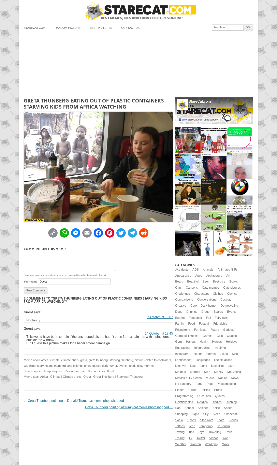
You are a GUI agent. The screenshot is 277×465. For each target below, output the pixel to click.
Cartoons (192, 287)
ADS (195, 269)
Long (204, 365)
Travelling (214, 432)
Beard (179, 281)
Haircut (190, 341)
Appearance (183, 275)
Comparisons (184, 299)
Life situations (223, 360)
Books (233, 281)
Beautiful (193, 281)
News (235, 378)
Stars (220, 420)
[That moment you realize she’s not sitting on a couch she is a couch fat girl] (188, 192)
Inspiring (220, 347)
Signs (195, 414)
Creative (180, 305)
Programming (184, 396)
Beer (206, 281)
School (189, 408)
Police (192, 389)
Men (207, 371)
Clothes (218, 293)
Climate (55, 376)
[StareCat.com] (138, 11)
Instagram (182, 353)
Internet (211, 353)
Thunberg (136, 376)
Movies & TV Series (188, 378)
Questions (204, 396)
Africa (44, 376)
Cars (178, 287)
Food (191, 323)
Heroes (217, 341)
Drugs (205, 311)
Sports (191, 420)
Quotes (220, 396)
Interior (197, 353)
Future (214, 329)
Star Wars (206, 420)
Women (195, 444)
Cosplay (225, 299)
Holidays (231, 341)
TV (190, 438)
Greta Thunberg (103, 376)
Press (218, 389)
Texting (180, 432)
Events (231, 311)
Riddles (217, 402)
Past (210, 383)
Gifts (220, 335)
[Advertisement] (138, 63)
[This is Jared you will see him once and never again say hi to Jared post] (239, 217)
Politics (205, 389)
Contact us (130, 27)
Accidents (181, 269)
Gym (178, 341)
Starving (122, 376)
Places (179, 389)
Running (231, 402)
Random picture (68, 27)
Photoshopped (226, 383)
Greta (87, 376)
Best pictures (101, 27)
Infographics (202, 347)
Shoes (228, 408)
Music (210, 378)
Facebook (195, 317)
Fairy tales (222, 317)
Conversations (206, 299)
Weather (180, 444)
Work (225, 444)
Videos (213, 438)
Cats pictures (232, 287)
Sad (177, 408)
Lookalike (217, 365)
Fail (208, 317)
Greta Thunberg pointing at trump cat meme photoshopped (129, 407)
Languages (202, 360)
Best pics (219, 281)
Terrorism (223, 426)
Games (208, 335)
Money (218, 371)
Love (231, 365)
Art (228, 275)
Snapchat (230, 414)
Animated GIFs (228, 269)
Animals (208, 269)
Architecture (214, 275)
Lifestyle (180, 365)
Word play (211, 444)
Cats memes (210, 287)
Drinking (191, 311)
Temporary (206, 426)
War (225, 438)
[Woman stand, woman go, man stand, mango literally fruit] (214, 243)
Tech (192, 426)
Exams (180, 317)
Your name (30, 281)
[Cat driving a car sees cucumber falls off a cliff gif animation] (188, 243)
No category (183, 383)
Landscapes (183, 360)
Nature (222, 378)
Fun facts (200, 329)
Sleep (216, 414)
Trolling (180, 438)
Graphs (232, 335)
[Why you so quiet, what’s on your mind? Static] (188, 217)
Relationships (184, 402)
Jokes (224, 353)
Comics (232, 293)
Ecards (218, 311)
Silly (206, 414)
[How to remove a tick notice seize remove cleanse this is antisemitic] (239, 243)
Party (199, 383)
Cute (193, 305)
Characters (201, 293)
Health (204, 341)
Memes (195, 371)
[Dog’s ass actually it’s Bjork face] (239, 166)
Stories (233, 420)
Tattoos (180, 426)
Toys (201, 432)
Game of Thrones (187, 335)
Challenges (182, 293)
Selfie (216, 408)
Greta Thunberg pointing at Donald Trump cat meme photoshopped (74, 400)
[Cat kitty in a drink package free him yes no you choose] (188, 140)
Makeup (180, 371)
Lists (193, 365)
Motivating (234, 371)
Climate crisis (72, 376)
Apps (198, 275)
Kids (235, 353)
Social (179, 420)
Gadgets (228, 329)
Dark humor (209, 305)
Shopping (181, 414)
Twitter (200, 438)
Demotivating (229, 305)
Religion (202, 402)
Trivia (228, 432)
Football (204, 323)
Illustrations (182, 347)
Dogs (178, 311)
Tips (191, 432)
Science (203, 408)
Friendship (220, 323)
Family (179, 323)
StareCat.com (34, 27)
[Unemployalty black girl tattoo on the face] (214, 166)
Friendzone (182, 329)
